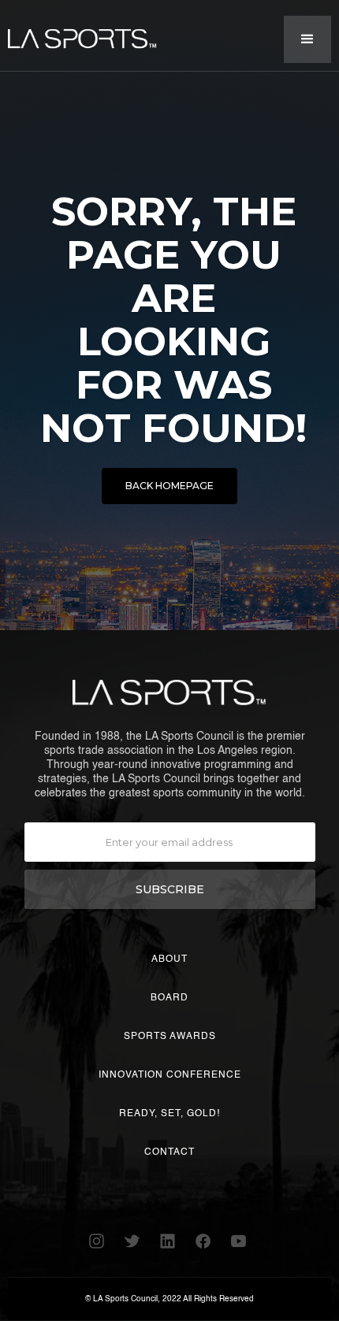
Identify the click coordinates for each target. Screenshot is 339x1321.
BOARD (169, 998)
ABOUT (169, 959)
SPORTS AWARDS (170, 1036)
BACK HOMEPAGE (169, 486)
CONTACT (169, 1152)
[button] (307, 39)
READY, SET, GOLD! (169, 1114)
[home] (78, 32)
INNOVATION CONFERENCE (170, 1075)
